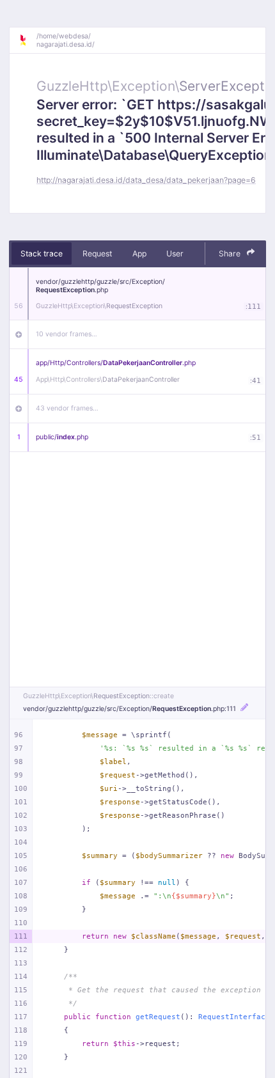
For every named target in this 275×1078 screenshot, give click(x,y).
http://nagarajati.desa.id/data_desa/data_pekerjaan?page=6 (146, 180)
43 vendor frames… (67, 408)
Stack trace (41, 253)
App (139, 253)
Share (230, 253)
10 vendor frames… (66, 334)
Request (97, 253)
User (175, 253)
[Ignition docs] (27, 40)
